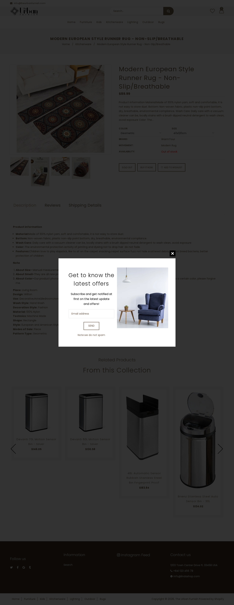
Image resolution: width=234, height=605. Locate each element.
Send (91, 326)
